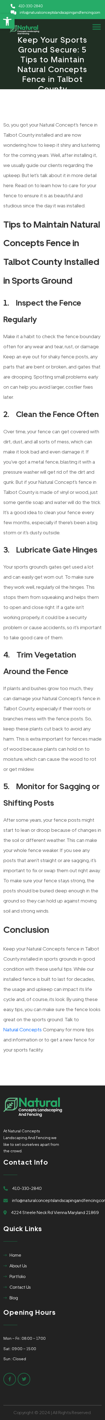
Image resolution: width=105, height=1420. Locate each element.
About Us (18, 1265)
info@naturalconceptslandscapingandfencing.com (60, 12)
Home (15, 1255)
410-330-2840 (30, 6)
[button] (7, 21)
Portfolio (17, 1276)
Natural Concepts (22, 1029)
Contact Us (20, 1287)
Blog (14, 1297)
